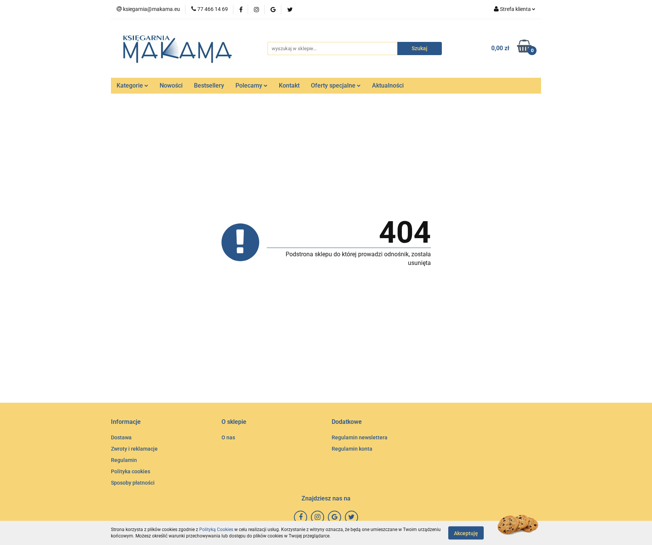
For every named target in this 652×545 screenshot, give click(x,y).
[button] (126, 422)
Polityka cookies (130, 471)
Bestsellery (209, 85)
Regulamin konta (352, 449)
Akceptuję (466, 533)
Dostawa (121, 437)
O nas (228, 437)
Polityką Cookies (216, 529)
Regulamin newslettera (360, 437)
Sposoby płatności (133, 483)
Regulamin (124, 460)
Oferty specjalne (334, 85)
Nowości (171, 85)
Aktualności (388, 85)
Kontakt (289, 85)
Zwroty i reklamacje (134, 449)
